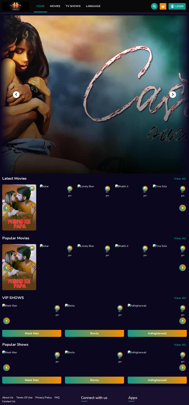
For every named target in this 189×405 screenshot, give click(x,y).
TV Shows (73, 6)
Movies (55, 6)
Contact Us (8, 401)
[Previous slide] (16, 94)
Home (40, 6)
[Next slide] (172, 94)
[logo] (15, 6)
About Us (7, 397)
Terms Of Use (24, 397)
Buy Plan (101, 165)
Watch (95, 159)
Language (93, 6)
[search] (154, 6)
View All (180, 179)
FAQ (57, 397)
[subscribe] (163, 6)
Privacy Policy (43, 397)
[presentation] (6, 208)
